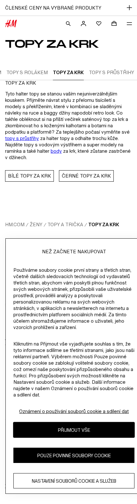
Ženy (36, 224)
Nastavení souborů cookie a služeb (74, 481)
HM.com (15, 224)
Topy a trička (65, 224)
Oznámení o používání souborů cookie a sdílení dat (74, 411)
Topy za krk (103, 224)
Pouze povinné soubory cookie (74, 455)
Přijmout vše (74, 430)
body (56, 151)
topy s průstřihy (22, 138)
